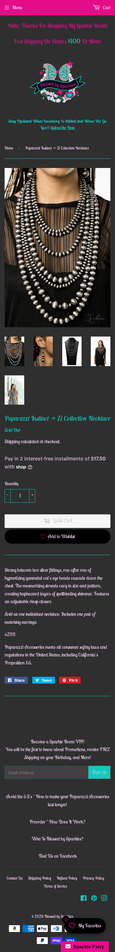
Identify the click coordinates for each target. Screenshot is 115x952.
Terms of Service (55, 886)
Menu (17, 7)
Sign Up (99, 772)
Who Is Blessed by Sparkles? (57, 839)
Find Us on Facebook (57, 856)
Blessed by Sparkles (58, 916)
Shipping (12, 441)
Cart (106, 7)
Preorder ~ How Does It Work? (57, 822)
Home (9, 148)
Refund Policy (67, 878)
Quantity (11, 483)
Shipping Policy (39, 878)
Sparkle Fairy (88, 946)
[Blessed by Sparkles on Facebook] (83, 899)
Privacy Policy (93, 878)
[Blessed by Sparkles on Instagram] (104, 899)
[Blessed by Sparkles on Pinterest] (94, 899)
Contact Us (14, 878)
